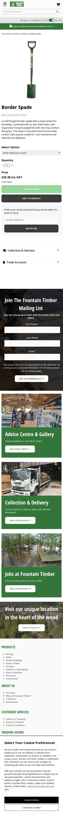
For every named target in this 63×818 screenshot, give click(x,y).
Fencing (9, 654)
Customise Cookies (31, 807)
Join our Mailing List (30, 378)
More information (19, 520)
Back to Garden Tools (14, 115)
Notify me (31, 228)
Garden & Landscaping (16, 669)
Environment (12, 702)
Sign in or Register (31, 20)
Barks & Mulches (14, 672)
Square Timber (13, 663)
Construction (12, 678)
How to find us (30, 627)
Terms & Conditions (15, 725)
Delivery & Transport (16, 719)
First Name (32, 324)
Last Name (32, 337)
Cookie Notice (11, 758)
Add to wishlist (31, 198)
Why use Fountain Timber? (18, 695)
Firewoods (11, 675)
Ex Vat (45, 20)
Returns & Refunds (15, 722)
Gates (8, 657)
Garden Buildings (14, 660)
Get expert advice (19, 449)
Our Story (10, 692)
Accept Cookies (31, 800)
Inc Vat (58, 20)
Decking (9, 666)
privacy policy (35, 370)
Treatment (11, 699)
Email (32, 351)
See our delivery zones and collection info (32, 26)
